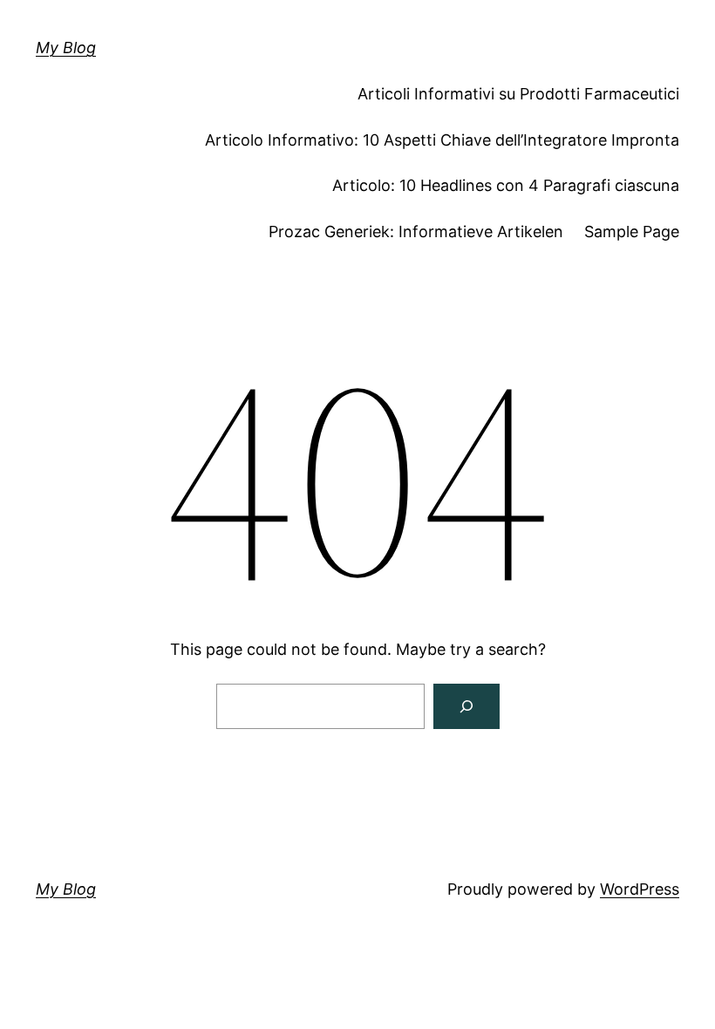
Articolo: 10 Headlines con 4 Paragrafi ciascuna (505, 185)
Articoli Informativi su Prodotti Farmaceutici (518, 94)
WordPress (639, 889)
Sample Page (631, 231)
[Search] (466, 706)
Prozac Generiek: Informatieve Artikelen (416, 231)
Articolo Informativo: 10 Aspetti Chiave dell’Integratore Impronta (442, 140)
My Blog (66, 47)
